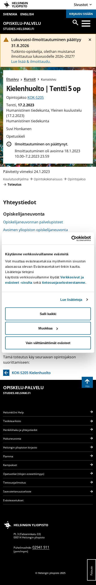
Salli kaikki (48, 313)
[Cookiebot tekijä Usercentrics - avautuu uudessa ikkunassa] (71, 238)
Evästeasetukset (13, 500)
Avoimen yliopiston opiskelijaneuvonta (35, 229)
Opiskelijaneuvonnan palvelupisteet (33, 222)
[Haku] (75, 22)
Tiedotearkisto (12, 421)
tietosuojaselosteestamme (63, 282)
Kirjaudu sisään (81, 14)
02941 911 (40, 547)
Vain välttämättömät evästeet (48, 343)
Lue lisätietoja (71, 299)
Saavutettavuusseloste (17, 491)
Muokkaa (45, 328)
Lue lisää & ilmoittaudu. (31, 61)
